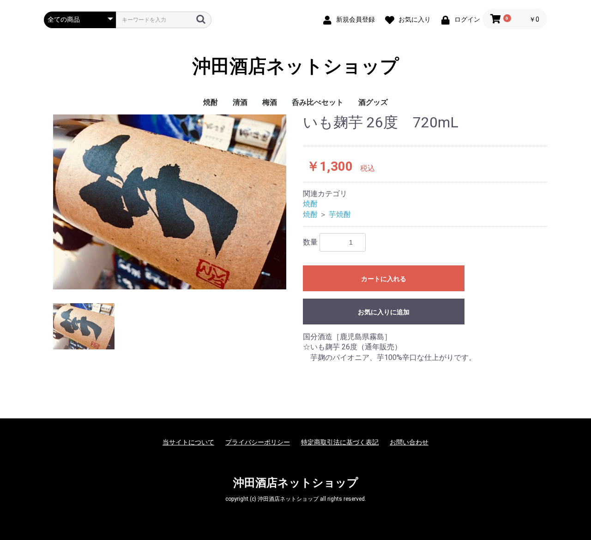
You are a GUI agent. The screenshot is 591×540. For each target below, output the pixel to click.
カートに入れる (383, 278)
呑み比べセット (318, 102)
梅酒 (269, 102)
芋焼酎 (340, 214)
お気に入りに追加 (384, 312)
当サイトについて (188, 442)
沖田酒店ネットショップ (296, 66)
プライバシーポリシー (257, 442)
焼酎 (210, 102)
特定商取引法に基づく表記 (340, 442)
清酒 (240, 102)
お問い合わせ (409, 442)
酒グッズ (373, 102)
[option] (169, 201)
